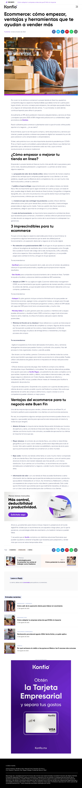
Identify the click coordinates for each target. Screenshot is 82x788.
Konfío (27, 537)
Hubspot (15, 298)
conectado (26, 582)
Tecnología (22, 550)
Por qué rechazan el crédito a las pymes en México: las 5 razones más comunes (46, 648)
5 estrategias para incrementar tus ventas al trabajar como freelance (26, 562)
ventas (30, 550)
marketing (13, 550)
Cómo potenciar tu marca (55, 562)
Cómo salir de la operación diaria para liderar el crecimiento (40, 606)
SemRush (15, 265)
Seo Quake (16, 275)
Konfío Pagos (34, 372)
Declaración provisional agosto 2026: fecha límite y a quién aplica (51, 2)
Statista (25, 120)
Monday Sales (17, 311)
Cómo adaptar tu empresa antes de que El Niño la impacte (39, 620)
